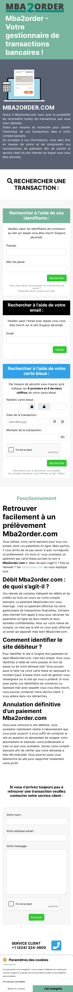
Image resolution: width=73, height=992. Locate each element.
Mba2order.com (32, 567)
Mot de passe (15, 262)
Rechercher (56, 278)
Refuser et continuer (16, 989)
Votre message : (17, 846)
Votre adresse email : (20, 831)
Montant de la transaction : (24, 430)
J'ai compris (53, 988)
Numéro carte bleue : (20, 399)
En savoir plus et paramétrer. (14, 982)
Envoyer (36, 917)
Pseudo (11, 245)
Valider (59, 349)
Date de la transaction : (22, 415)
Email (10, 333)
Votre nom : (14, 814)
